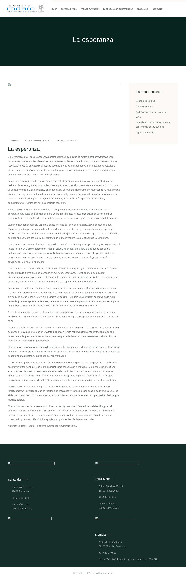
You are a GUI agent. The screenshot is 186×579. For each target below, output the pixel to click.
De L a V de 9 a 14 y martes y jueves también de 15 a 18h (128, 559)
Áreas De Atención (90, 9)
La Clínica (52, 9)
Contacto (157, 9)
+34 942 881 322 (107, 497)
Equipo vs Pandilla (145, 132)
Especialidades (69, 9)
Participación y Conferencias (118, 9)
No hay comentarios (66, 141)
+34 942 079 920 (107, 553)
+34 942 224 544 (20, 498)
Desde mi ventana (145, 106)
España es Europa (145, 101)
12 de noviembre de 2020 (37, 141)
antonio (14, 141)
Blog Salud (143, 9)
